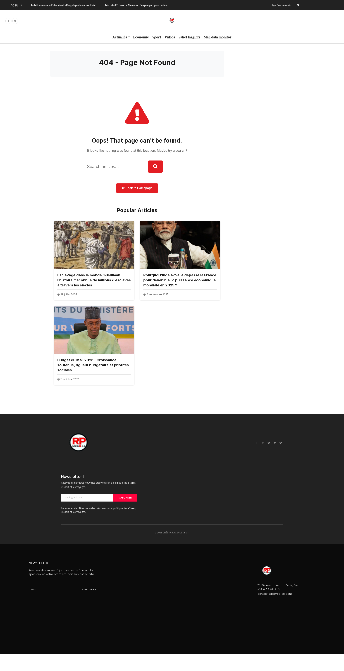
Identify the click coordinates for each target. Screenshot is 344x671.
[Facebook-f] (8, 21)
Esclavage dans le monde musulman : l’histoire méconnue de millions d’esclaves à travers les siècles (94, 280)
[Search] (298, 5)
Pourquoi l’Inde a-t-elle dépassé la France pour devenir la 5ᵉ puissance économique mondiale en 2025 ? (179, 280)
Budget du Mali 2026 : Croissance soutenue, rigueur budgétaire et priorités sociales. (93, 365)
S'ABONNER (125, 497)
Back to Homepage (138, 188)
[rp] (172, 20)
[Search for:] (114, 166)
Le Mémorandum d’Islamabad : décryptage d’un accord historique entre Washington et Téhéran (83, 5)
